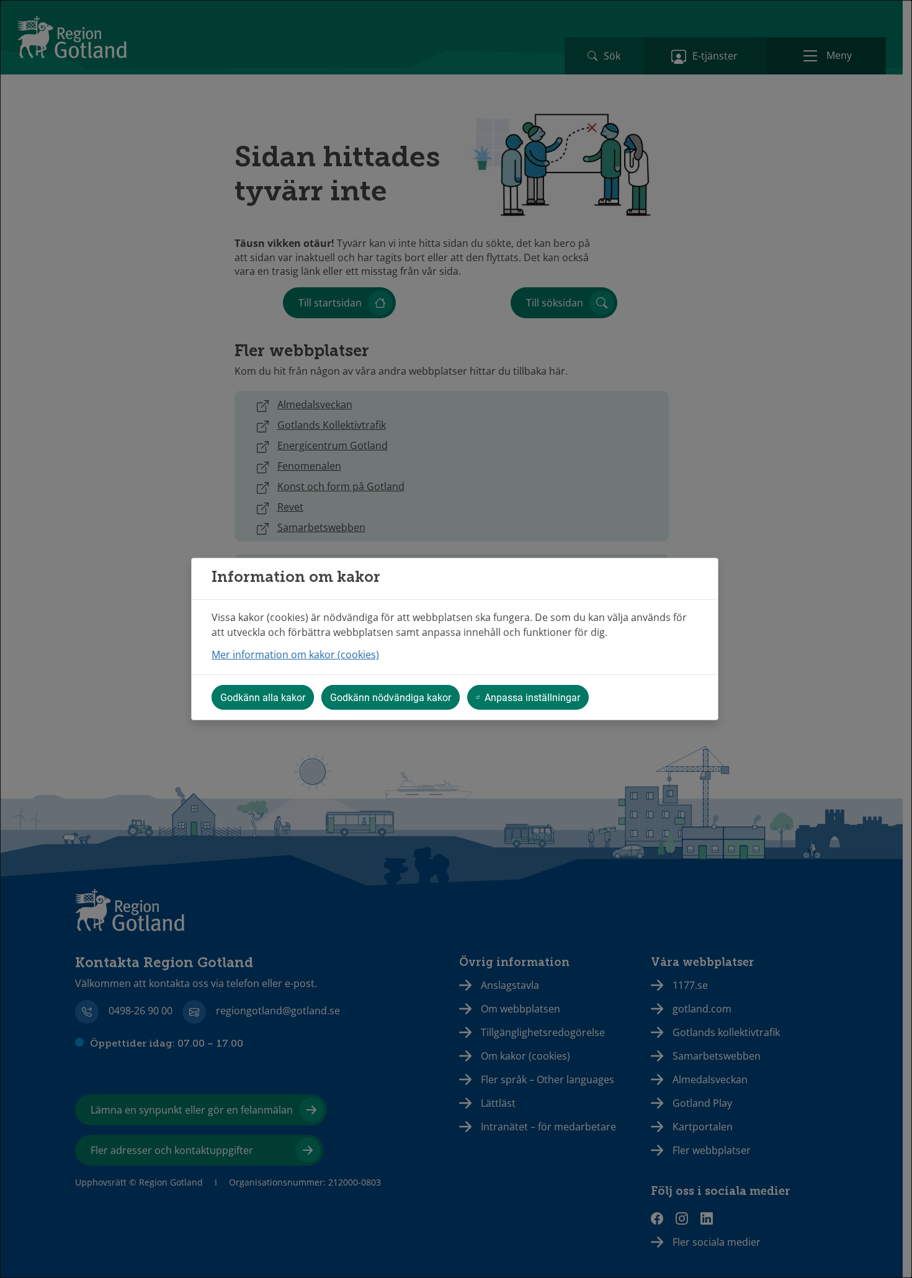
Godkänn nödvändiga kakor (390, 697)
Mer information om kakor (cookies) (295, 654)
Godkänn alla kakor (262, 697)
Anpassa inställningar (532, 697)
